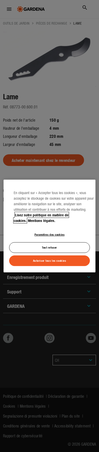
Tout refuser (49, 247)
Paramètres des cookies (50, 234)
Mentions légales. (41, 220)
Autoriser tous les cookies (49, 260)
